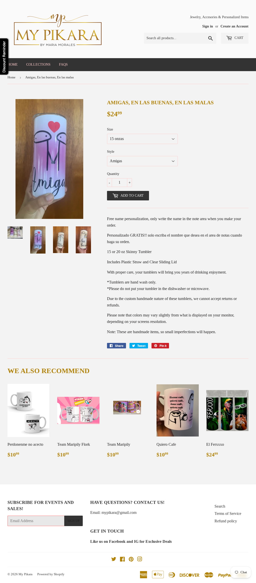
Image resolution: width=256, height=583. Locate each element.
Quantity (113, 174)
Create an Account (234, 26)
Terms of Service (227, 513)
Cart (239, 38)
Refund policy (225, 521)
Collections (38, 64)
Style (110, 151)
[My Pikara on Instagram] (139, 560)
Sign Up (74, 521)
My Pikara (25, 574)
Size (110, 129)
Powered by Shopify (50, 574)
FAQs (63, 64)
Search (219, 506)
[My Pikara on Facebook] (122, 560)
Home (13, 64)
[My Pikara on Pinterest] (131, 560)
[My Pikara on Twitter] (113, 560)
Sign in (207, 26)
